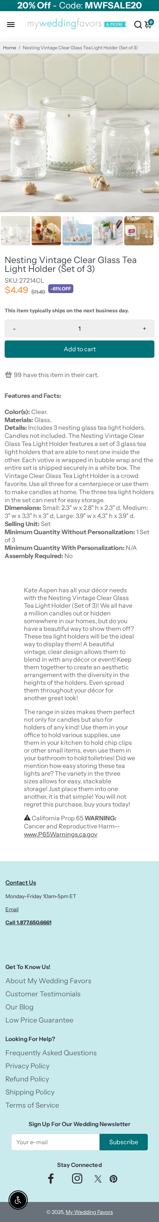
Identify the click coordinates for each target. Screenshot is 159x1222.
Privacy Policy (27, 1066)
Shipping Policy (29, 1092)
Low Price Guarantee (39, 1020)
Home (9, 47)
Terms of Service (32, 1105)
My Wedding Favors (89, 1212)
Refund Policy (27, 1079)
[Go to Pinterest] (113, 1180)
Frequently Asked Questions (51, 1053)
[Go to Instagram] (77, 1180)
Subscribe (123, 1142)
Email (12, 909)
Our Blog (19, 1007)
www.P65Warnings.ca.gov (60, 834)
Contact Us (20, 882)
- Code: (79, 5)
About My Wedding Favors (48, 981)
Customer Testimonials (43, 994)
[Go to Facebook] (51, 1180)
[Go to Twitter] (98, 1180)
